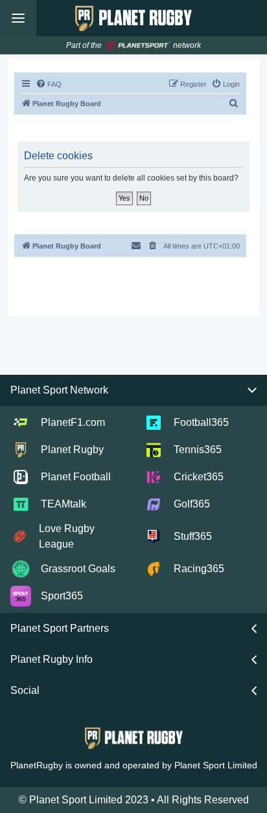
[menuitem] (49, 84)
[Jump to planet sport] (138, 45)
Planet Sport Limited (215, 765)
